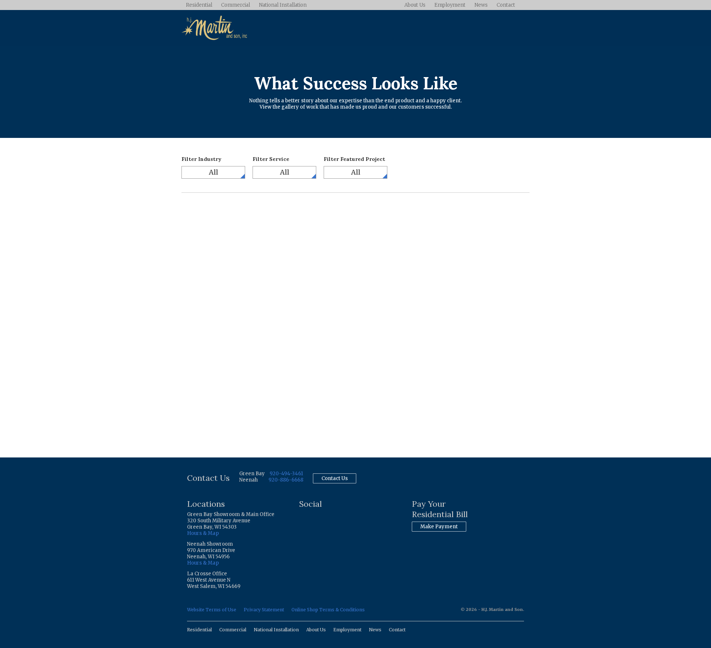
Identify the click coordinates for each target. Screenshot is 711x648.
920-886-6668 (285, 480)
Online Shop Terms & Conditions (328, 609)
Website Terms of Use (211, 609)
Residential (199, 5)
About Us (414, 5)
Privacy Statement (264, 609)
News (481, 5)
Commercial (235, 5)
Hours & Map (203, 533)
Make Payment (439, 526)
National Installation (283, 5)
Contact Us (334, 478)
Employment (449, 5)
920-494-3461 (286, 473)
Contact (506, 5)
